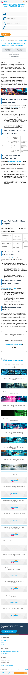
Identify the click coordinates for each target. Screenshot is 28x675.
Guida (16, 40)
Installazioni (5, 40)
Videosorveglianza (11, 40)
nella (14, 161)
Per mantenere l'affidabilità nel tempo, (8, 288)
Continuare (5, 34)
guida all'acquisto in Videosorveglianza (13, 360)
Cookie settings (4, 644)
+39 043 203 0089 (5, 662)
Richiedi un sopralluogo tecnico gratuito (13, 344)
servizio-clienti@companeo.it (7, 665)
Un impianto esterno (15, 107)
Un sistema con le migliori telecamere (8, 257)
